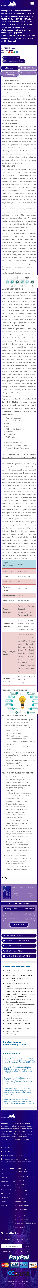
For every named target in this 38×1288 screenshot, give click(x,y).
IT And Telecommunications (25, 1223)
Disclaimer (5, 1197)
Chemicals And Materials (24, 1195)
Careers (4, 1177)
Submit (26, 1246)
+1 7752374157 (7, 1147)
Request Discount (29, 73)
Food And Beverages (23, 1220)
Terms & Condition (8, 1181)
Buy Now (19, 925)
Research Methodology (10, 74)
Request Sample (12, 58)
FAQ (2, 1174)
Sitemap (4, 1205)
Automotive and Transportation (21, 1185)
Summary (10, 68)
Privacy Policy (6, 1185)
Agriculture (19, 1180)
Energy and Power (22, 1216)
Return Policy (6, 1193)
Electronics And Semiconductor (21, 1210)
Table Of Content (28, 68)
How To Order (6, 1189)
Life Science (20, 1227)
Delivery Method (7, 1201)
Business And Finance (23, 1191)
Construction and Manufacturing (21, 1200)
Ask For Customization (18, 941)
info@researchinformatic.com (14, 1155)
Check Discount (14, 946)
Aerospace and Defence (24, 1176)
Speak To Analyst (14, 951)
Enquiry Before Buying (15, 61)
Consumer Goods (21, 1205)
